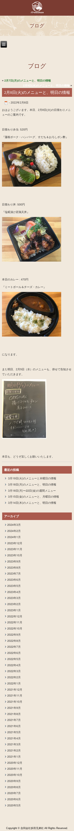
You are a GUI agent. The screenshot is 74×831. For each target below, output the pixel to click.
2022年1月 (14, 683)
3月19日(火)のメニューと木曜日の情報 (32, 478)
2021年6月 (14, 726)
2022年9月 (14, 634)
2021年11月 (14, 695)
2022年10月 (14, 628)
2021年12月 (14, 689)
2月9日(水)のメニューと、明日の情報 (46, 85)
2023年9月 (14, 561)
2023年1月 (14, 610)
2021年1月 (14, 756)
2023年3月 (14, 598)
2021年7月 (14, 720)
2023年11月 (14, 549)
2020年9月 (14, 781)
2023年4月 (14, 592)
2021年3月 (14, 744)
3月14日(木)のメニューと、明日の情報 (32, 503)
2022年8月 (14, 641)
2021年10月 (14, 701)
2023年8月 (14, 567)
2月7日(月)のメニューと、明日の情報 (27, 80)
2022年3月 (14, 671)
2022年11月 (14, 622)
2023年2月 (14, 604)
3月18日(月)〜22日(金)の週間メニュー (32, 490)
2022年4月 (14, 665)
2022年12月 (14, 616)
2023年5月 (14, 586)
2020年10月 (14, 775)
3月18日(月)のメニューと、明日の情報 (32, 484)
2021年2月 (14, 750)
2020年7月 (14, 793)
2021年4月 (14, 738)
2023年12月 (14, 543)
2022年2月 (14, 677)
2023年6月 (14, 580)
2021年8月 (14, 714)
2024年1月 (14, 537)
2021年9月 (14, 708)
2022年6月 (14, 653)
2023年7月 (14, 573)
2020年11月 (14, 769)
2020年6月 (14, 799)
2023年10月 (14, 555)
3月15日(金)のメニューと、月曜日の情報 (33, 496)
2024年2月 (14, 531)
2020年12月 (14, 763)
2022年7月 (14, 647)
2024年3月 (14, 525)
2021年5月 (14, 732)
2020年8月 (14, 787)
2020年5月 (14, 805)
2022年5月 (14, 659)
